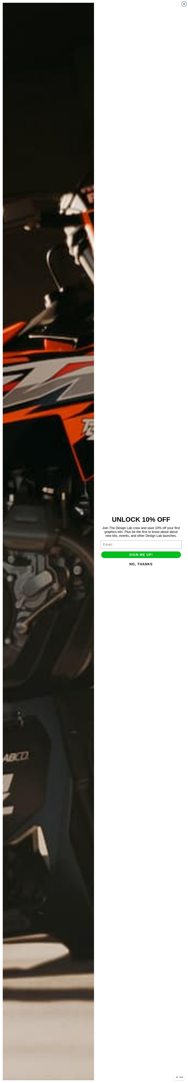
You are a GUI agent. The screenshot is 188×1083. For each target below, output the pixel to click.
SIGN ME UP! (141, 555)
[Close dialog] (184, 3)
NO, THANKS (141, 564)
